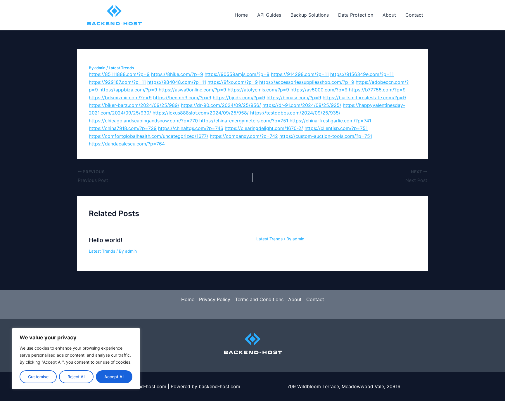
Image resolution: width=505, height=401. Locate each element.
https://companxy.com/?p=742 (244, 136)
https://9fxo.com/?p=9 (232, 82)
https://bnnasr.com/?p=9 (294, 97)
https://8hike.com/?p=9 (177, 74)
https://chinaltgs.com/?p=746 (190, 128)
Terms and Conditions (259, 299)
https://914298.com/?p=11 (300, 74)
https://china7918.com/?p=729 (123, 128)
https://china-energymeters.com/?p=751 (243, 121)
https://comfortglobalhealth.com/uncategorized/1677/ (148, 136)
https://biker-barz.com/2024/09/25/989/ (134, 105)
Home (241, 15)
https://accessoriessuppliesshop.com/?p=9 (306, 82)
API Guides (269, 15)
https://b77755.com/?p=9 (377, 90)
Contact (414, 15)
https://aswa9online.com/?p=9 (192, 90)
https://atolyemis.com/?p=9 (258, 90)
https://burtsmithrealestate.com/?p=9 (364, 97)
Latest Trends (121, 67)
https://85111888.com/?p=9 (119, 74)
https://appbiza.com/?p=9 (128, 90)
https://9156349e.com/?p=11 (362, 74)
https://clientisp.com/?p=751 (336, 128)
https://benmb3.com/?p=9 (182, 97)
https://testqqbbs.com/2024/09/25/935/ (295, 113)
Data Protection (355, 15)
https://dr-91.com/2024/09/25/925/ (301, 105)
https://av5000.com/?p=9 (318, 90)
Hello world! (105, 240)
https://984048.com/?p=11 (176, 82)
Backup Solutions (309, 15)
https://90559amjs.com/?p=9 (237, 74)
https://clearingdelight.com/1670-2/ (264, 128)
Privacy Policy (214, 299)
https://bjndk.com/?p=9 (239, 97)
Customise (38, 376)
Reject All (76, 376)
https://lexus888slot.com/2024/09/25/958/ (201, 113)
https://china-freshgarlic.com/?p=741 (330, 121)
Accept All (114, 376)
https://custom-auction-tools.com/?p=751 (325, 136)
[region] (76, 358)
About (389, 15)
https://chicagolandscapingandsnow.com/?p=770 (143, 121)
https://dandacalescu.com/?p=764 (127, 144)
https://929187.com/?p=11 (117, 82)
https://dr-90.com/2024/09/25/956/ (221, 105)
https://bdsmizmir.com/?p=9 (120, 97)
